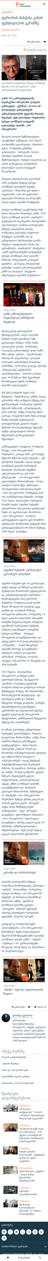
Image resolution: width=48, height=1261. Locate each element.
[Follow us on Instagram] (28, 1231)
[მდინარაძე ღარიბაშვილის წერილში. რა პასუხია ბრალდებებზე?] (10, 1203)
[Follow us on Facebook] (4, 1231)
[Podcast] (4, 1238)
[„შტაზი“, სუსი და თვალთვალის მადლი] (24, 970)
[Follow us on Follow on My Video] (22, 1231)
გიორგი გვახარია (11, 30)
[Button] (34, 42)
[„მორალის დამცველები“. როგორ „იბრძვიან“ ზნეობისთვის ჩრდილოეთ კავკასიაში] (10, 1108)
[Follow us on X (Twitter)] (10, 1231)
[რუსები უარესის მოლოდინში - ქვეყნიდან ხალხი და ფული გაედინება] (10, 1150)
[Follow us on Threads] (34, 1231)
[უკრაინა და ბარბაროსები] (24, 853)
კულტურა (7, 12)
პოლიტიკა (24, 1105)
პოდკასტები (24, 1257)
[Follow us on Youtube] (16, 1231)
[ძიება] (40, 1257)
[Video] (8, 1257)
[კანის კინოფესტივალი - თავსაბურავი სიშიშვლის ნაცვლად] (24, 294)
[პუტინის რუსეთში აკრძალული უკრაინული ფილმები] (24, 551)
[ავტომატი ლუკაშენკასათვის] (10, 1190)
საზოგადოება (26, 1168)
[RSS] (41, 1231)
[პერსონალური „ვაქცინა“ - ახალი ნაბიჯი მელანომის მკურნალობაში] (10, 1170)
